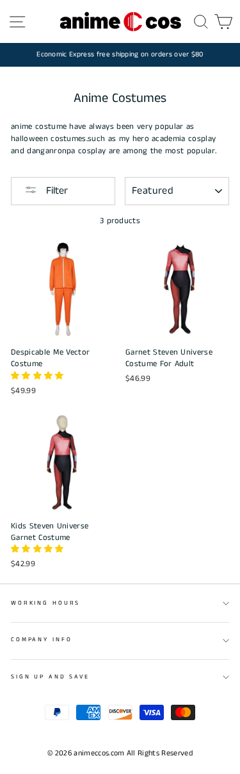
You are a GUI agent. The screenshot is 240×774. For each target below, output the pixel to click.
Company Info (41, 639)
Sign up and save (50, 677)
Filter (56, 190)
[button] (39, 376)
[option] (120, 54)
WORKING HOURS (45, 603)
